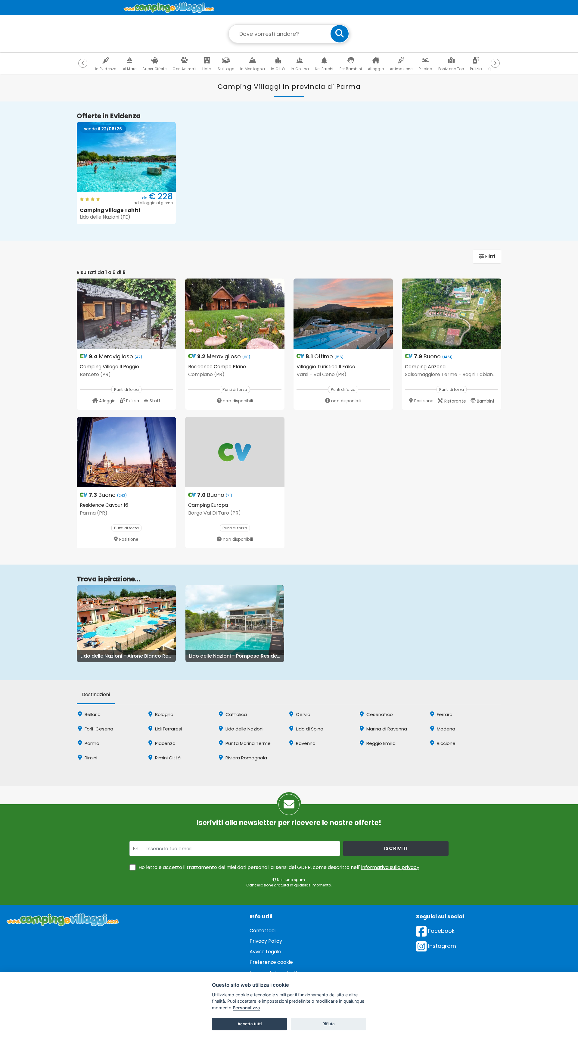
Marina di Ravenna (386, 729)
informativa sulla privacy (390, 867)
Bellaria (92, 714)
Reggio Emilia (380, 743)
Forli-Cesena (98, 729)
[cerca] (339, 34)
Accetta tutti (250, 1023)
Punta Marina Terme (247, 743)
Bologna (163, 714)
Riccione (445, 743)
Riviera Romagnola (245, 758)
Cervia (302, 714)
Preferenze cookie (271, 962)
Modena (445, 729)
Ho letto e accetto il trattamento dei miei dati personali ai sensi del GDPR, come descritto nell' (278, 867)
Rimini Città (167, 758)
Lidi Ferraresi (168, 729)
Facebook (441, 931)
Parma (91, 743)
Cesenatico (379, 714)
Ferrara (444, 714)
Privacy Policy (266, 941)
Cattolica (235, 714)
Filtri (489, 256)
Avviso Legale (265, 951)
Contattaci (262, 930)
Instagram (441, 946)
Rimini (90, 758)
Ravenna (305, 743)
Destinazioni (96, 694)
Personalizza (246, 1007)
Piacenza (165, 743)
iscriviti (395, 848)
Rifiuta (328, 1023)
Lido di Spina (309, 729)
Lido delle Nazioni (243, 729)
